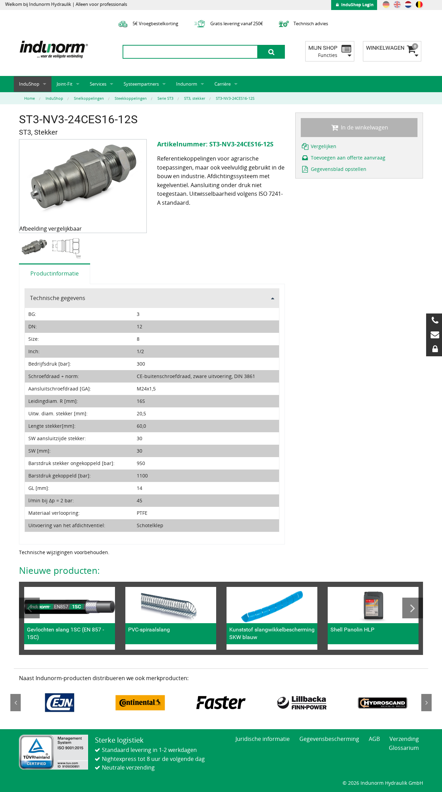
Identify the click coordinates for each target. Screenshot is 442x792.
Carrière (222, 84)
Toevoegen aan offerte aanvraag (347, 157)
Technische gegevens (57, 298)
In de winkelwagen (363, 127)
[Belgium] (419, 4)
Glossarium (404, 748)
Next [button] (412, 608)
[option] (35, 248)
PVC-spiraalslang (149, 629)
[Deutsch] (386, 4)
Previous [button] (29, 608)
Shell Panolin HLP (352, 629)
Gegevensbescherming (329, 739)
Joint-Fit (65, 84)
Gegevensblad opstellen (337, 169)
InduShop (29, 84)
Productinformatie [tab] (54, 273)
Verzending (404, 739)
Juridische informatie (263, 739)
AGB (374, 739)
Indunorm (186, 84)
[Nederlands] (408, 4)
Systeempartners (141, 84)
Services (98, 84)
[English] (397, 4)
